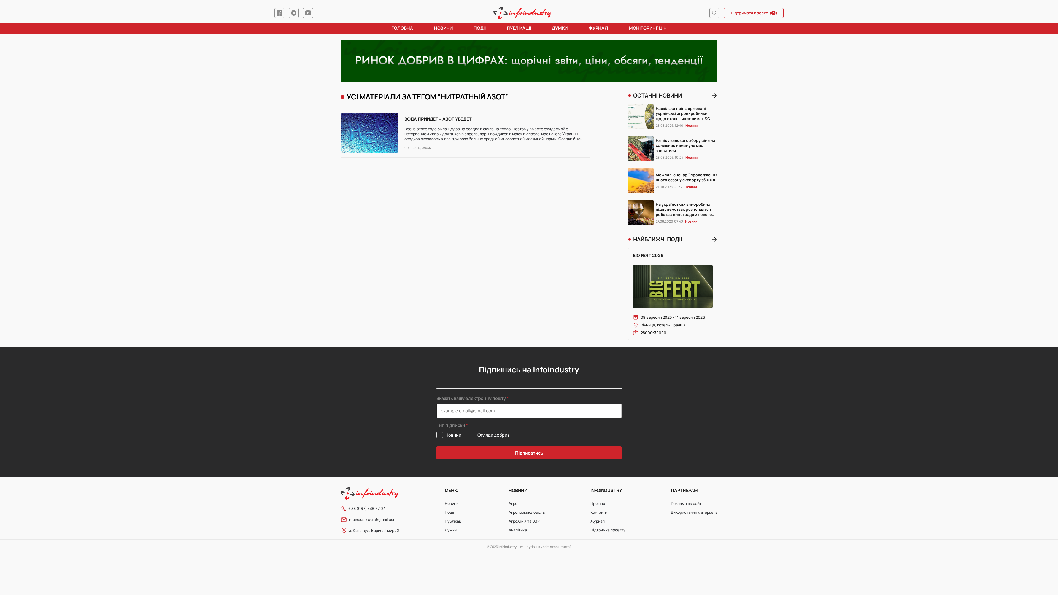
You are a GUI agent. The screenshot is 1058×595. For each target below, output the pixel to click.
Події (480, 28)
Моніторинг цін (648, 28)
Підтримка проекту (607, 529)
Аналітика (518, 529)
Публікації (519, 28)
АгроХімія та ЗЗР (524, 521)
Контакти (598, 512)
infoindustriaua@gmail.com (372, 519)
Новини (443, 28)
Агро (513, 503)
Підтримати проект (749, 12)
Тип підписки (450, 425)
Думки (560, 28)
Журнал (598, 28)
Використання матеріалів (694, 512)
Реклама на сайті (686, 503)
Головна (402, 28)
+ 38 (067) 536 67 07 (366, 508)
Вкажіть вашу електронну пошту (471, 398)
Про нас (597, 503)
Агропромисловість (527, 512)
